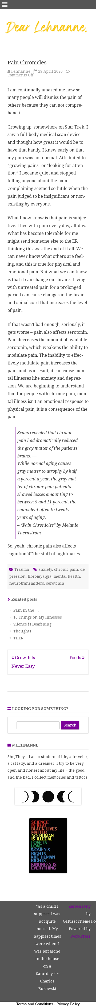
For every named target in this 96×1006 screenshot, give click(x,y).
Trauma (21, 569)
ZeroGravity (80, 906)
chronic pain (66, 569)
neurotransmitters (26, 583)
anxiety (45, 569)
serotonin (55, 583)
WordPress (80, 936)
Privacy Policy (68, 1004)
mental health (67, 576)
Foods (76, 657)
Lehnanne (20, 71)
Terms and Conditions (34, 1004)
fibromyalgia (39, 576)
